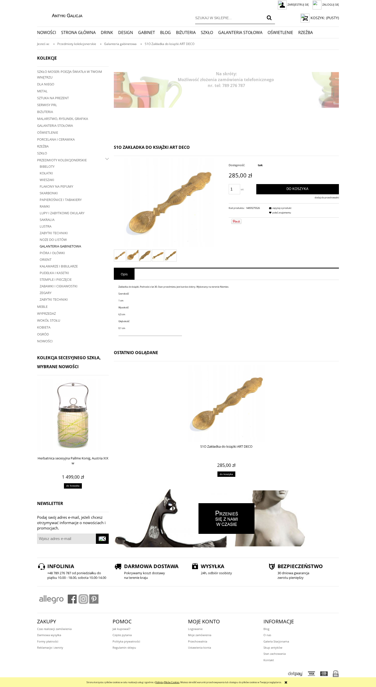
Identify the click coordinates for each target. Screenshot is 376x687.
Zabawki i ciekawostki (59, 286)
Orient (45, 259)
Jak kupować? (121, 629)
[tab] (124, 274)
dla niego (45, 84)
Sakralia (47, 219)
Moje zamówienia (199, 635)
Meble (42, 306)
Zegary (45, 292)
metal (42, 91)
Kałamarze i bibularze (59, 266)
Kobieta (43, 327)
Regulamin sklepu (124, 647)
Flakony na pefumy (56, 186)
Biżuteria (45, 111)
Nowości (45, 341)
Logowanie (195, 629)
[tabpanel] (226, 311)
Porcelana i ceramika (56, 139)
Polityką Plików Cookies (167, 682)
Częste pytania (122, 635)
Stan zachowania (274, 654)
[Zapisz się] (102, 539)
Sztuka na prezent (53, 98)
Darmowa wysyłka (49, 635)
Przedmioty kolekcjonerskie (62, 160)
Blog (266, 629)
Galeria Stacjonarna (276, 641)
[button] (279, 208)
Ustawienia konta (199, 647)
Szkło (42, 153)
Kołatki (46, 173)
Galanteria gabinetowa (60, 246)
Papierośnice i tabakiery (61, 199)
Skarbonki (49, 193)
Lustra (45, 226)
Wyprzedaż (46, 313)
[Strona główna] (61, 15)
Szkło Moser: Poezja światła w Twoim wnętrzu (69, 74)
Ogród (43, 334)
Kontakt (268, 660)
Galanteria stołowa (55, 125)
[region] (226, 90)
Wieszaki (47, 179)
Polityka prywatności (126, 641)
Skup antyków (272, 647)
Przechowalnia (197, 641)
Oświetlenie (47, 132)
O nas (267, 635)
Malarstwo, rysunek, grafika (62, 118)
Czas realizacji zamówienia (54, 629)
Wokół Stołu (48, 320)
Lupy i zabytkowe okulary (62, 213)
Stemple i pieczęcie (56, 279)
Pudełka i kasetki (54, 273)
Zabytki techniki (54, 233)
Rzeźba (43, 146)
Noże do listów (53, 239)
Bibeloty (47, 166)
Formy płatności (47, 641)
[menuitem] (49, 32)
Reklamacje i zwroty (50, 647)
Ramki (45, 206)
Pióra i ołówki (52, 253)
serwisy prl (47, 105)
